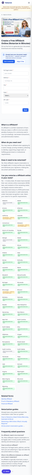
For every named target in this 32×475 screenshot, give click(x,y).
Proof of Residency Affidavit (10, 401)
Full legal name (8, 70)
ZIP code (6, 100)
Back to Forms (7, 14)
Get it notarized (8, 61)
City (5, 85)
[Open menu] (29, 2)
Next (25, 110)
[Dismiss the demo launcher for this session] (13, 471)
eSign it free (20, 61)
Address (6, 77)
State (5, 92)
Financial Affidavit (7, 404)
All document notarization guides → (13, 426)
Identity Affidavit (6, 399)
